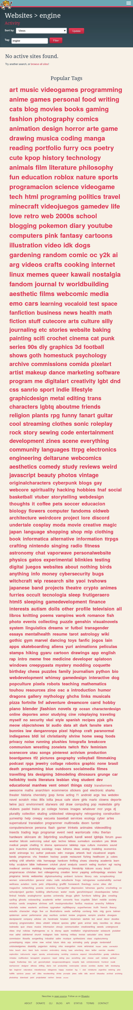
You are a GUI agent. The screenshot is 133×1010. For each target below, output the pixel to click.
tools (32, 779)
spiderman (14, 915)
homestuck (58, 355)
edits (80, 973)
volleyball (85, 757)
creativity (83, 381)
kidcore (89, 868)
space (109, 303)
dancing (58, 640)
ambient (68, 876)
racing (117, 864)
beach (17, 950)
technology (83, 157)
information (89, 538)
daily (95, 922)
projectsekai (41, 977)
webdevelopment (26, 677)
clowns (104, 799)
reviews (89, 466)
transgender (97, 628)
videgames (52, 969)
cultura (91, 845)
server (24, 915)
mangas (69, 852)
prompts (66, 973)
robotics (72, 763)
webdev (113, 794)
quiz (23, 926)
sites (103, 884)
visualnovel (99, 852)
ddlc (86, 973)
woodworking (48, 973)
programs (81, 915)
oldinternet (28, 934)
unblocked (56, 813)
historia (26, 794)
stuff (34, 321)
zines (53, 440)
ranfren (51, 977)
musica (47, 138)
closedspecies (102, 891)
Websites (18, 15)
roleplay (101, 423)
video (52, 245)
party (86, 942)
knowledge (49, 868)
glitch (77, 895)
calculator (91, 934)
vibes (11, 930)
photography (54, 118)
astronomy (21, 552)
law (29, 730)
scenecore (18, 752)
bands (12, 856)
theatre (74, 587)
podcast (16, 763)
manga (94, 138)
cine (72, 714)
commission (15, 938)
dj (114, 808)
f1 (77, 794)
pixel (63, 730)
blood (107, 934)
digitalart (57, 381)
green (118, 837)
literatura (46, 779)
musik (112, 962)
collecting (48, 621)
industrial (49, 938)
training (64, 934)
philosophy (96, 167)
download (24, 977)
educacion (93, 503)
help (28, 818)
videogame (98, 186)
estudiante (67, 880)
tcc (32, 852)
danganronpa (45, 730)
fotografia (77, 741)
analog (86, 849)
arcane (65, 977)
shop (76, 531)
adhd (18, 934)
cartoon (61, 652)
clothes (62, 423)
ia (52, 930)
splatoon (103, 659)
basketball (21, 496)
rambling (64, 954)
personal (66, 99)
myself (15, 719)
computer (58, 510)
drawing (21, 138)
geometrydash (44, 962)
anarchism (42, 790)
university (58, 895)
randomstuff (105, 942)
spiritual (113, 958)
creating (112, 895)
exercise (102, 950)
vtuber (42, 496)
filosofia (26, 938)
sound (113, 845)
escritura (54, 915)
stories (58, 329)
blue (49, 768)
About (28, 1003)
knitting (30, 615)
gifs (110, 719)
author (39, 852)
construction (111, 813)
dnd (115, 381)
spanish (73, 719)
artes (110, 818)
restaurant (75, 856)
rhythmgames (38, 930)
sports (108, 176)
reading (21, 147)
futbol (77, 628)
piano (15, 708)
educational (19, 785)
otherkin (30, 860)
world (12, 852)
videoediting (103, 827)
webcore (19, 489)
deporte (116, 799)
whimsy (52, 677)
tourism (102, 864)
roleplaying (88, 714)
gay (98, 482)
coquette (101, 665)
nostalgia (106, 274)
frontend (104, 962)
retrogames (89, 880)
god (85, 790)
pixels (39, 684)
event (61, 832)
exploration (13, 954)
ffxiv (84, 746)
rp (75, 708)
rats (96, 876)
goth (35, 355)
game (109, 128)
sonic (81, 423)
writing (108, 99)
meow (14, 725)
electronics (101, 449)
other (68, 608)
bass (70, 950)
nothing (89, 566)
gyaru (46, 652)
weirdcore (50, 517)
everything (94, 440)
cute (16, 157)
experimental (58, 559)
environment (34, 804)
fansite (95, 725)
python (103, 671)
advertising (78, 950)
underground (112, 926)
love (15, 215)
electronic (96, 790)
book (15, 538)
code (67, 432)
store (75, 799)
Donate (40, 1003)
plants (40, 415)
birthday (17, 671)
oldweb (101, 510)
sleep (74, 594)
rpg (55, 415)
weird (109, 466)
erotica (13, 903)
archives (43, 907)
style (59, 719)
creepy (37, 818)
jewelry (42, 763)
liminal (12, 895)
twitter (94, 950)
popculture (20, 684)
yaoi (81, 580)
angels (111, 852)
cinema (79, 338)
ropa (82, 845)
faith (107, 965)
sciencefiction (26, 880)
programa (14, 876)
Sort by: (9, 30)
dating (61, 958)
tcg (76, 969)
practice (101, 915)
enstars (112, 872)
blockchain (75, 918)
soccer (72, 503)
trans (94, 398)
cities (39, 973)
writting (13, 860)
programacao (16, 872)
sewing (49, 432)
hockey (54, 856)
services (76, 818)
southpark (66, 836)
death (14, 768)
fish (110, 615)
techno (62, 841)
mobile (103, 899)
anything (19, 573)
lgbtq (47, 406)
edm (60, 852)
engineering (25, 458)
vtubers (14, 808)
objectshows (33, 725)
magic (110, 524)
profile (83, 608)
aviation (25, 884)
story (30, 432)
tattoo (115, 891)
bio (115, 671)
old (62, 804)
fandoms (81, 510)
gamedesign (75, 677)
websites (53, 566)
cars (31, 303)
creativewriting (88, 926)
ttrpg (78, 449)
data (67, 725)
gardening (25, 254)
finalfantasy (21, 962)
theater (14, 794)
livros (60, 794)
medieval (14, 868)
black (31, 950)
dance (57, 372)
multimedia (71, 822)
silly (107, 321)
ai (115, 254)
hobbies (86, 489)
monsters (102, 845)
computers (26, 235)
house (98, 946)
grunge (104, 774)
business (49, 312)
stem (24, 950)
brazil (107, 868)
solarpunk (105, 930)
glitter (73, 922)
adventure (55, 702)
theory (113, 907)
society (112, 899)
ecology (89, 818)
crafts (53, 264)
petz (41, 884)
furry (70, 147)
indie (62, 389)
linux (16, 274)
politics (90, 196)
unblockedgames (17, 946)
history (53, 157)
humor (104, 690)
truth (96, 907)
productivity (62, 965)
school (86, 215)
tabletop (73, 845)
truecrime (21, 849)
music (29, 89)
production (97, 752)
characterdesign (106, 708)
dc (39, 836)
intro (22, 659)
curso (96, 884)
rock (15, 432)
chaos (29, 926)
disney (58, 930)
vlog (75, 779)
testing (102, 559)
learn (116, 860)
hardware (15, 836)
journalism (83, 671)
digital (16, 566)
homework (73, 884)
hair (120, 872)
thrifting (74, 860)
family (65, 671)
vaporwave (59, 552)
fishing (87, 856)
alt (75, 725)
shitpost (55, 922)
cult (35, 962)
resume (60, 634)
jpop (52, 794)
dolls (54, 608)
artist (16, 372)
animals (21, 167)
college (52, 808)
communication (72, 926)
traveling (107, 714)
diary (77, 225)
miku (95, 832)
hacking (66, 489)
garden (30, 891)
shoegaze (112, 915)
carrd (95, 702)
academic (48, 899)
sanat (99, 918)
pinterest (60, 752)
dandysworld (15, 918)
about (71, 566)
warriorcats (82, 832)
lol (43, 736)
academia (106, 860)
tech (16, 196)
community (24, 449)
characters (23, 406)
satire (58, 938)
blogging (23, 225)
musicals (101, 696)
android (86, 794)
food (89, 99)
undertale (20, 524)
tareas (58, 977)
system (16, 628)
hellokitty (17, 779)
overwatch (113, 946)
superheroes (84, 907)
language (34, 531)
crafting (18, 545)
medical (13, 845)
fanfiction (22, 312)
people (24, 845)
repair (54, 958)
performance (35, 915)
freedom (43, 856)
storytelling (64, 496)
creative (92, 524)
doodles (115, 918)
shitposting (51, 884)
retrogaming (93, 813)
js (108, 856)
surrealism (84, 841)
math (105, 312)
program (20, 381)
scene (70, 440)
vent (52, 785)
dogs (82, 245)
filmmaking (106, 757)
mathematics (93, 684)
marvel (41, 640)
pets (57, 503)
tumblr (95, 822)
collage (56, 763)
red (54, 965)
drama (48, 845)
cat (95, 338)
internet (103, 264)
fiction (17, 321)
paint (32, 977)
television (103, 608)
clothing (104, 531)
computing (82, 804)
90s (32, 346)
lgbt (103, 381)
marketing (80, 372)
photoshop (13, 977)
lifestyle (82, 389)
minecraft (24, 206)
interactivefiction (95, 954)
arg (14, 264)
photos (67, 475)
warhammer (14, 965)
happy (61, 969)
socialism (97, 841)
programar (48, 832)
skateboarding (35, 646)
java (11, 849)
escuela (49, 818)
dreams (55, 628)
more (79, 946)
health (88, 312)
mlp (88, 531)
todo (57, 934)
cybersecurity (74, 573)
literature (63, 167)
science (67, 186)
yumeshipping (16, 942)
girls (84, 799)
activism (77, 752)
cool (15, 423)
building (40, 891)
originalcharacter (91, 930)
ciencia (84, 965)
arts (73, 321)
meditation (76, 930)
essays (16, 634)
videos (32, 264)
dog (115, 677)
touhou (16, 690)
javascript (22, 475)
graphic (88, 763)
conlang (87, 911)
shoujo (59, 926)
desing (63, 950)
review (72, 915)
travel (111, 196)
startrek (86, 918)
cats (15, 108)
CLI (50, 1003)
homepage (50, 860)
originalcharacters (30, 482)
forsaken (64, 918)
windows (18, 665)
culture (90, 321)
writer (58, 899)
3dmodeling (65, 774)
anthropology (98, 872)
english (108, 652)
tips (10, 969)
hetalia (21, 895)
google (94, 942)
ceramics (50, 887)
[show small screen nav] (128, 3)
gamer (61, 827)
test (94, 303)
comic (78, 254)
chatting (34, 845)
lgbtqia (98, 836)
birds (106, 566)
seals (67, 911)
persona (40, 827)
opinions (20, 973)
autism (38, 608)
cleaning (93, 860)
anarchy (99, 903)
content (63, 915)
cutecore (54, 321)
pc (43, 808)
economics (110, 849)
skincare (30, 836)
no (25, 719)
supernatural (18, 822)
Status (78, 1003)
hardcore (63, 860)
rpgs (30, 763)
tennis (25, 876)
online (14, 714)
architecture (23, 517)
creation (65, 872)
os (111, 922)
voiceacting (34, 899)
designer (25, 965)
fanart (87, 415)
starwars (51, 804)
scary (99, 868)
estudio (13, 911)
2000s (65, 215)
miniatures (92, 969)
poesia (39, 887)
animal (88, 922)
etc (43, 329)
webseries (37, 876)
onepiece (32, 903)
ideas (77, 849)
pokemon (53, 225)
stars (108, 725)
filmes (102, 768)
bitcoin (24, 841)
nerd (70, 832)
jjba (104, 895)
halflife (12, 973)
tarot (73, 634)
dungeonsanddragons (61, 962)
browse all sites (39, 64)
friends (91, 406)
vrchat (48, 942)
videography (73, 813)
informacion (48, 926)
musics (37, 926)
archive (19, 364)
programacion (31, 186)
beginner (17, 969)
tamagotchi (34, 958)
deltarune (56, 458)
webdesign (91, 496)
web (47, 215)
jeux (68, 958)
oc (93, 254)
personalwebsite (92, 552)
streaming (36, 423)
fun (14, 176)
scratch (24, 799)
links (86, 696)
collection (28, 813)
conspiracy (64, 868)
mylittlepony (69, 907)
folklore (110, 903)
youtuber (116, 930)
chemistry (40, 794)
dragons (17, 696)
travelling (17, 774)
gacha (100, 887)
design (52, 128)
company (28, 918)
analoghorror (35, 895)
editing (76, 398)
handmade (53, 918)
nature (86, 176)
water (64, 891)
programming (101, 89)
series (17, 346)
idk (68, 245)
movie (74, 524)
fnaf (101, 489)
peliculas (108, 646)
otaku (49, 880)
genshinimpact (85, 891)
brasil (113, 763)
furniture (86, 895)
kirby (12, 864)
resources (35, 690)
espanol (83, 954)
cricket (54, 864)
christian (31, 872)
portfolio (48, 147)
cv (120, 887)
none (101, 763)
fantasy (71, 235)
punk (107, 338)
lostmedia (14, 926)
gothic (15, 640)
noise (29, 741)
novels (64, 708)
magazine (14, 887)
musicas (88, 903)
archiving (118, 973)
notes (23, 907)
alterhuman (52, 891)
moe (11, 934)
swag (98, 736)
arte (93, 128)
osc (61, 690)
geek (80, 922)
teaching (70, 684)
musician (69, 969)
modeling (97, 849)
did (110, 884)
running (43, 741)
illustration (25, 245)
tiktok (114, 841)
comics (87, 118)
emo (16, 303)
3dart (94, 899)
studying (58, 714)
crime (35, 942)
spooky (42, 954)
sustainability (104, 880)
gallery (34, 696)
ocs (86, 147)
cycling (13, 899)
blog (31, 108)
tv (61, 283)
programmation (27, 922)
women (13, 880)
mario (93, 799)
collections (115, 954)
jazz (21, 804)
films (47, 293)
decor (106, 918)
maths (29, 790)
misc (34, 799)
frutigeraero (96, 594)
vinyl (18, 930)
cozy (88, 785)
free (47, 659)
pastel (26, 808)
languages (55, 449)
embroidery (54, 950)
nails (57, 880)
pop (93, 804)
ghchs (73, 696)
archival (110, 973)
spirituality (43, 489)
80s (42, 799)
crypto (91, 587)
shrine (74, 736)
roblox (64, 176)
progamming (32, 768)
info (35, 573)
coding (71, 138)
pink (51, 235)
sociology (47, 849)
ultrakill (46, 922)
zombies (92, 965)
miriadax (12, 958)
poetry (104, 147)
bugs (98, 573)
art (13, 89)
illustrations (56, 911)
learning (51, 303)
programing (58, 196)
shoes (83, 860)
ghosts (22, 899)
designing (44, 774)
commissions (49, 364)
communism (20, 746)
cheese (91, 958)
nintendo (39, 545)
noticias (26, 930)
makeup (36, 372)
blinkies (84, 559)
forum (109, 836)
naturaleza (28, 969)
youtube (100, 225)
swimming (35, 841)
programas (24, 856)
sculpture (22, 864)
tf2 (35, 757)
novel (13, 799)
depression (77, 887)
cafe (67, 799)
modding (82, 665)
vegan (34, 954)
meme (35, 659)
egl (110, 864)
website (80, 329)
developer (82, 659)
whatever (89, 808)
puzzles (49, 671)
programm (46, 958)
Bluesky (85, 996)
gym (28, 640)
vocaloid (75, 303)
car (115, 774)
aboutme (67, 406)
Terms (90, 1003)
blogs (85, 482)
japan (15, 531)
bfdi (35, 736)
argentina (102, 969)
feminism (99, 746)
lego (36, 832)
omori (64, 785)
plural (63, 864)
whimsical (89, 946)
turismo (79, 876)
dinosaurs (87, 774)
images (75, 808)
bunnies (16, 730)
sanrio (29, 389)
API (68, 1003)
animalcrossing (53, 954)
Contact (103, 1003)
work (80, 615)
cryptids (85, 899)
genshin (83, 621)
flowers (37, 510)
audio (56, 725)
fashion (20, 118)
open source (60, 996)
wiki (105, 634)
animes (108, 587)
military (73, 934)
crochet (57, 338)
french (104, 907)
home (87, 736)
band (37, 587)
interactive (99, 677)
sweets (100, 926)
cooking (76, 264)
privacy (15, 741)
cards (22, 903)
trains (36, 808)
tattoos (72, 841)
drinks (58, 973)
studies (100, 965)
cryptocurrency (101, 938)
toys (72, 640)
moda (59, 524)
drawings (80, 652)
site (70, 580)
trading (26, 832)
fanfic (84, 640)
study (69, 466)
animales (86, 827)
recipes (88, 719)
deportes (30, 714)
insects (14, 832)
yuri (69, 646)
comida (79, 364)
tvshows (97, 580)
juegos (33, 566)
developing (115, 965)
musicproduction (64, 903)
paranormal (104, 730)
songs (45, 752)
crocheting (111, 887)
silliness (34, 965)
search (83, 864)
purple (64, 856)
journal (45, 283)
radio (76, 545)
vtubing (53, 946)
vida (39, 860)
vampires (65, 615)
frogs (78, 880)
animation (24, 128)
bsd (89, 852)
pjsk (101, 719)
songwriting (37, 938)
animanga (23, 852)
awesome (16, 790)
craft (88, 730)
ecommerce (60, 790)
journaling (23, 329)
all (119, 608)
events (29, 621)
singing (60, 545)
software (108, 372)
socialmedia (84, 768)
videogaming (51, 872)
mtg (102, 911)
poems (47, 615)
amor (44, 714)
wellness (14, 884)
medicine (62, 659)
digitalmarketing (53, 876)
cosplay (42, 524)
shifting (42, 965)
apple (66, 930)
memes (37, 274)
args (97, 794)
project (71, 517)
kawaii (80, 274)
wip (38, 580)
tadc (83, 962)
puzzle (66, 621)
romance (96, 615)
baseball (63, 818)
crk (44, 918)
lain (108, 640)
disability (32, 946)
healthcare (99, 856)
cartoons (99, 235)
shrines (43, 903)
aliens (57, 646)
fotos (11, 950)
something (76, 958)
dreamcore (77, 702)
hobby (109, 702)
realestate (105, 804)
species (65, 922)
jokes (74, 973)
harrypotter (63, 887)
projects (54, 587)
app (95, 652)
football (94, 346)
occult (33, 594)
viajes (27, 942)
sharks (110, 790)
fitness (92, 545)
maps (58, 849)
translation (36, 822)
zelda (105, 946)
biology (17, 510)
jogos (97, 640)
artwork (80, 852)
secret (92, 973)
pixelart (101, 364)
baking (101, 329)
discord (100, 517)
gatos (35, 559)
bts (30, 774)
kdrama (67, 849)
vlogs (35, 911)
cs (48, 930)
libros (15, 615)
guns (108, 911)
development (26, 440)
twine (13, 804)
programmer (53, 822)
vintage (89, 475)
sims (100, 934)
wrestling (41, 746)
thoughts (19, 503)
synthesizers (79, 938)
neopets (75, 962)
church (38, 934)
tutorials (13, 907)
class (89, 938)
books (74, 108)
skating (42, 813)
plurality (14, 813)
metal (57, 398)
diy (43, 346)
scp (69, 942)
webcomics (86, 458)
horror (75, 128)
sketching (34, 849)
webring (111, 969)
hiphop (76, 730)
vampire (92, 915)
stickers (75, 790)
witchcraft (20, 580)
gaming (97, 108)
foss (77, 899)
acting (70, 794)
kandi (78, 836)
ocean (84, 708)
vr (67, 628)
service (26, 868)
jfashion (48, 708)
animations (86, 646)
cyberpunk (65, 482)
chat (40, 552)
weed (88, 836)
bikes (38, 922)
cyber (101, 818)
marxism (44, 950)
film (41, 167)
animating (77, 942)
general (40, 880)
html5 (15, 601)
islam (87, 950)
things (76, 785)
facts (37, 950)
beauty (47, 475)
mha (61, 946)
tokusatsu (101, 973)
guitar (105, 415)
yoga (108, 808)
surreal (117, 880)
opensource (60, 845)
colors (114, 856)
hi (42, 845)
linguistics (35, 628)
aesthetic (23, 293)
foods (110, 736)
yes (107, 841)
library (88, 876)
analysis (72, 864)
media (99, 293)
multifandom (23, 958)
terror (75, 872)
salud (46, 841)
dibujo (118, 922)
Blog (59, 1003)
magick (12, 962)
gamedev (95, 206)
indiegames (19, 736)
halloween (42, 864)
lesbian (62, 779)
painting (20, 338)
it (33, 503)
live (41, 911)
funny (69, 415)
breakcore (97, 741)
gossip (106, 954)
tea (104, 794)
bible (32, 864)
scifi (39, 338)
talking (96, 895)
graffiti (63, 884)
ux (46, 911)
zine (51, 690)
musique (67, 938)
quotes (47, 895)
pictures (47, 757)
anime (18, 99)
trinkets (73, 827)
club (84, 969)
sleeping (33, 601)
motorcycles (74, 965)
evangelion (70, 946)
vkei (49, 719)
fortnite (29, 702)
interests (19, 608)
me (38, 381)
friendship (77, 868)
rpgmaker (55, 907)
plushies (59, 741)
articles (37, 918)
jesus (58, 799)
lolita (50, 799)
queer (60, 274)
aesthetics (23, 466)
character (24, 911)
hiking (32, 652)
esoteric (32, 907)
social (115, 489)
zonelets (58, 746)
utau (34, 752)
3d (78, 346)
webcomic (72, 293)
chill (21, 860)
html (31, 196)
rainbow (104, 958)
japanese (19, 587)
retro (31, 215)
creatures (74, 954)
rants (34, 884)
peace (27, 973)
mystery (63, 665)
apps (14, 646)
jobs (118, 969)
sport (47, 389)
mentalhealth (38, 634)
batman (116, 911)
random (55, 254)
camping (13, 922)
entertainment (95, 432)
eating (92, 864)
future (56, 942)
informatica (35, 538)
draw (69, 804)
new (42, 942)
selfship (76, 911)
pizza (14, 702)
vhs (35, 856)
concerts (68, 899)
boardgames (20, 757)
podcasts (50, 852)
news (70, 312)
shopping (58, 531)
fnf (40, 702)
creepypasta (41, 665)
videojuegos (60, 206)
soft (51, 903)
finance (97, 601)
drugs (69, 895)
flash (51, 827)
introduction (83, 690)
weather (13, 841)
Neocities (46, 996)
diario (49, 965)
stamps (16, 652)
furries (16, 594)
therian (106, 832)
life (115, 206)
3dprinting (50, 836)
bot (93, 918)
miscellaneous (40, 969)
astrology (90, 634)
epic (54, 841)
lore (85, 517)
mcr (100, 808)
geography (65, 757)
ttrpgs (111, 538)
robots (53, 684)
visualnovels (105, 621)
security (37, 719)
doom (85, 822)
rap (12, 659)
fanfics (78, 903)
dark (83, 725)
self (34, 973)
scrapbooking (107, 876)
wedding (36, 868)
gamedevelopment (66, 601)
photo (15, 621)
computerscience (21, 827)
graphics (61, 346)
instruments (25, 954)
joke (84, 958)
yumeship (16, 818)
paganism (42, 946)
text (40, 872)
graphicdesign (28, 398)
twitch (73, 746)
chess (33, 671)
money (49, 573)
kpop (32, 157)
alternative (62, 538)
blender (30, 708)
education (36, 176)
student (87, 779)
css (14, 389)
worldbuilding (87, 283)
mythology (54, 696)
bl (48, 725)
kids (95, 911)
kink (30, 962)
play (45, 915)
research (54, 580)
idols (63, 942)
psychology (91, 355)
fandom (21, 283)
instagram (47, 934)
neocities (104, 922)
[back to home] (6, 5)
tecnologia (54, 594)
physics (18, 559)
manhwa (39, 785)
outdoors (63, 768)
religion (19, 415)
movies (51, 108)
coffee (44, 503)
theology (86, 884)
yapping (84, 872)
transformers (103, 785)
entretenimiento (93, 962)
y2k (104, 254)
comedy (49, 466)
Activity (12, 23)
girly (117, 804)
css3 (97, 958)
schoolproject (16, 891)
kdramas (90, 887)
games (40, 99)
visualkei (111, 950)
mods (72, 891)
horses (63, 808)
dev (99, 779)
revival (82, 934)
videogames (59, 89)
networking (28, 887)
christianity (57, 736)
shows (18, 355)
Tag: (7, 39)
